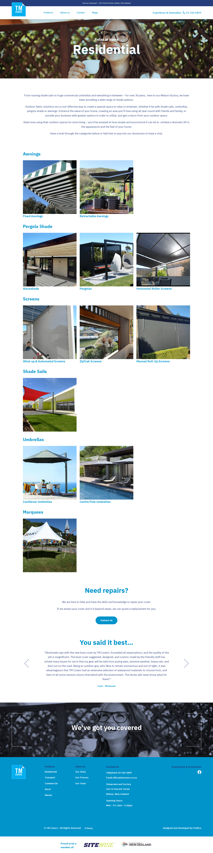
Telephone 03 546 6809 (119, 772)
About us (65, 12)
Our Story (80, 771)
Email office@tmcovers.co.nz (121, 777)
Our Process (81, 777)
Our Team (80, 783)
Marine (48, 795)
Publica (197, 827)
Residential (51, 771)
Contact (81, 12)
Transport (50, 777)
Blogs (95, 12)
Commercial (51, 783)
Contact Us (106, 620)
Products (48, 12)
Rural (48, 789)
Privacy (89, 828)
